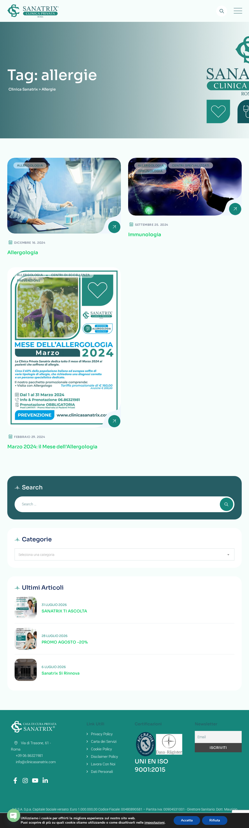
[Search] (221, 11)
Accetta (187, 820)
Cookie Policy (101, 749)
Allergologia (30, 165)
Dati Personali (102, 771)
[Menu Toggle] (237, 11)
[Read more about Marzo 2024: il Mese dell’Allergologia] (64, 347)
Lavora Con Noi (103, 764)
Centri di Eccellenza (70, 275)
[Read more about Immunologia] (185, 187)
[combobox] (124, 554)
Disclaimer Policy (104, 756)
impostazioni (154, 822)
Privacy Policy (102, 734)
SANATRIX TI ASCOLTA (64, 611)
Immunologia (150, 171)
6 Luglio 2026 (54, 667)
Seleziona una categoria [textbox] (36, 555)
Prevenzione (28, 280)
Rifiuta (214, 820)
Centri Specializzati (190, 165)
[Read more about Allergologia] (64, 196)
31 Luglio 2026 (54, 605)
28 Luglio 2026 (55, 636)
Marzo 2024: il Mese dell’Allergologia (52, 447)
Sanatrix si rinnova (61, 673)
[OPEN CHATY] (13, 815)
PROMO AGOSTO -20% (65, 642)
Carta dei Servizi (103, 741)
